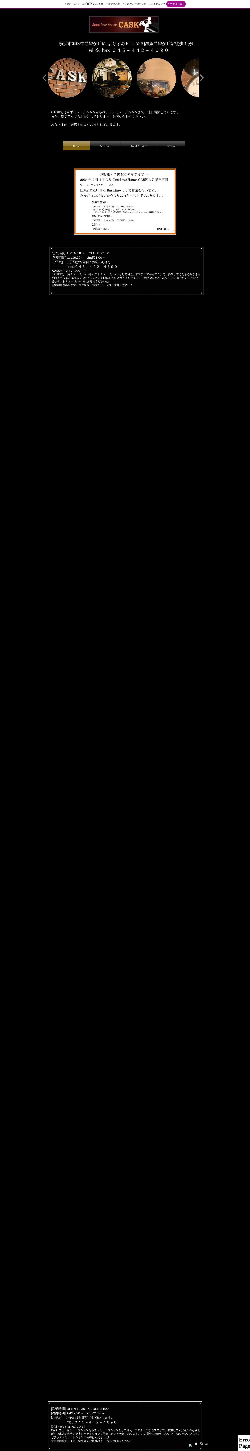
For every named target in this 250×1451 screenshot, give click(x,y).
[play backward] (44, 78)
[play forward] (201, 78)
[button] (67, 78)
